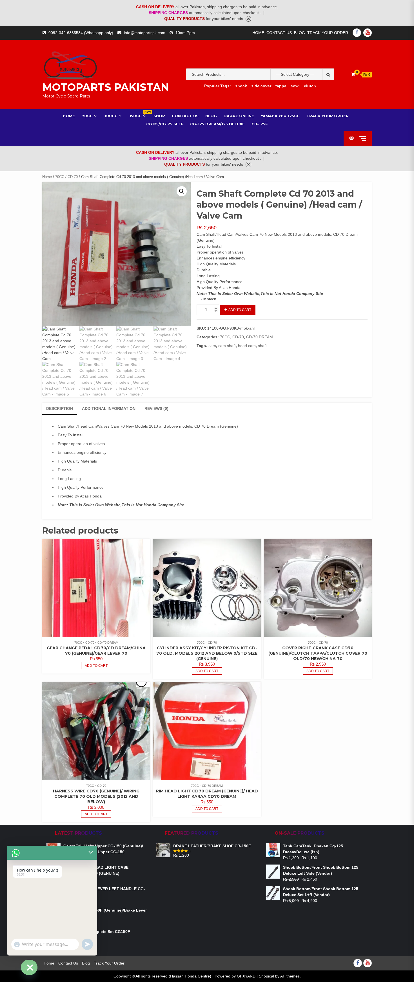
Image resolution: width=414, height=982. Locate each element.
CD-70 (73, 177)
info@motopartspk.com (144, 32)
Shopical (266, 976)
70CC (87, 116)
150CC (138, 115)
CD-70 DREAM (259, 337)
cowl (295, 86)
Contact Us (279, 32)
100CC (110, 116)
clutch (310, 86)
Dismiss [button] (248, 19)
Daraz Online (239, 116)
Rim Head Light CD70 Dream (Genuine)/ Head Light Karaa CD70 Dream (207, 793)
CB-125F (259, 124)
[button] (182, 191)
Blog (299, 32)
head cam (247, 345)
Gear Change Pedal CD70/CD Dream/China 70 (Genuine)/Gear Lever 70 (96, 650)
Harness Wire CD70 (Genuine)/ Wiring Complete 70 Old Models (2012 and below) (96, 796)
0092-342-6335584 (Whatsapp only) (80, 32)
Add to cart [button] (96, 666)
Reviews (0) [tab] (156, 408)
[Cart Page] (353, 74)
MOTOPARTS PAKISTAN (105, 87)
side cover (261, 86)
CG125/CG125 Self (164, 124)
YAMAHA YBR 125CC (280, 116)
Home (258, 32)
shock (241, 86)
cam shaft (227, 345)
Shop (159, 116)
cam (212, 345)
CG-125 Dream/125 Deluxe (217, 124)
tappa (280, 86)
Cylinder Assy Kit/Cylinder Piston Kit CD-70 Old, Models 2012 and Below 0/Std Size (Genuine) (206, 653)
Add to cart (239, 310)
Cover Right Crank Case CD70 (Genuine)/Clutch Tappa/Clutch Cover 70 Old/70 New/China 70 (317, 653)
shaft (262, 345)
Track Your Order (327, 32)
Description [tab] (59, 408)
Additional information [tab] (108, 408)
